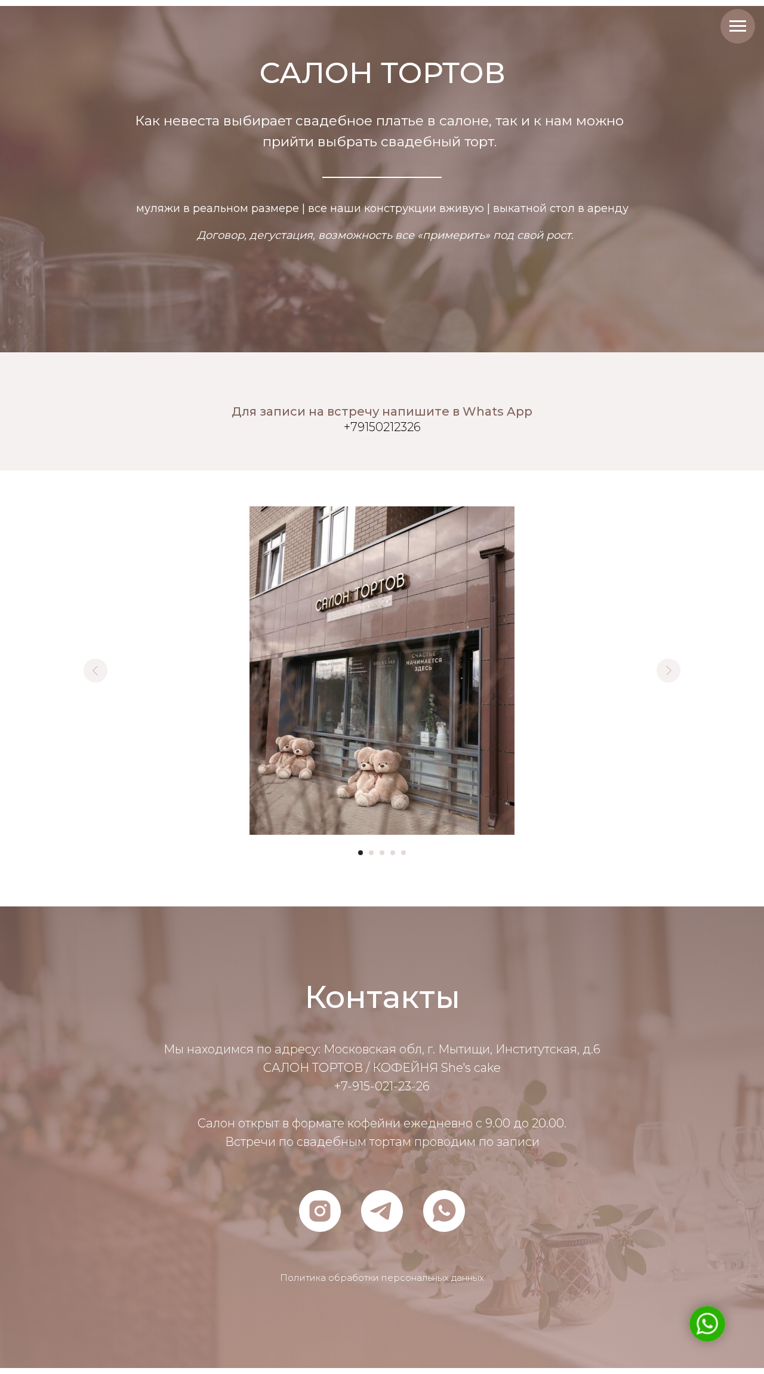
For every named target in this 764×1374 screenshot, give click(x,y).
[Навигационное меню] (737, 26)
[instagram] (320, 1211)
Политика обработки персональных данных (382, 1277)
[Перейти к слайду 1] (360, 852)
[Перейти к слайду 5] (403, 852)
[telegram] (382, 1211)
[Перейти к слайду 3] (382, 852)
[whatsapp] (444, 1211)
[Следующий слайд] (668, 671)
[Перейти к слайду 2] (371, 852)
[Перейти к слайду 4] (392, 852)
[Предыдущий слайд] (95, 671)
